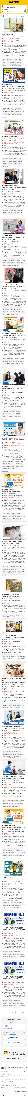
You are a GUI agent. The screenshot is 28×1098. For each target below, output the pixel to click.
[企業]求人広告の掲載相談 (20, 1087)
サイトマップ (13, 1085)
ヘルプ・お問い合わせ (5, 1085)
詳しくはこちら (13, 1034)
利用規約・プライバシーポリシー (7, 1087)
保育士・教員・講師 (16, 1079)
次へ (23, 1012)
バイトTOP (3, 1079)
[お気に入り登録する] (24, 30)
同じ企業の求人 (5, 117)
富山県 (8, 1079)
